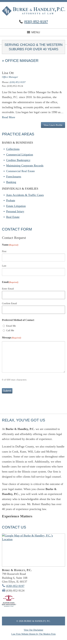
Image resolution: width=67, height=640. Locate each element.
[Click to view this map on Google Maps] (33, 550)
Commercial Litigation (19, 154)
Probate (10, 200)
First (4, 251)
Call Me (10, 330)
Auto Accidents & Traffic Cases (25, 195)
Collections (13, 149)
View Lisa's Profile (53, 125)
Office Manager (10, 76)
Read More (8, 117)
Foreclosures (13, 176)
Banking (11, 182)
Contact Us (14, 527)
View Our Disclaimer (33, 630)
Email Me (11, 326)
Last (4, 265)
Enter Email (8, 288)
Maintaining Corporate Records (24, 165)
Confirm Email (9, 303)
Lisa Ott (8, 73)
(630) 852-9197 (36, 22)
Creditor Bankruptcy (18, 160)
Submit (7, 390)
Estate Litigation (16, 206)
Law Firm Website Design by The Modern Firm (33, 634)
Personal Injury (15, 211)
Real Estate (13, 217)
